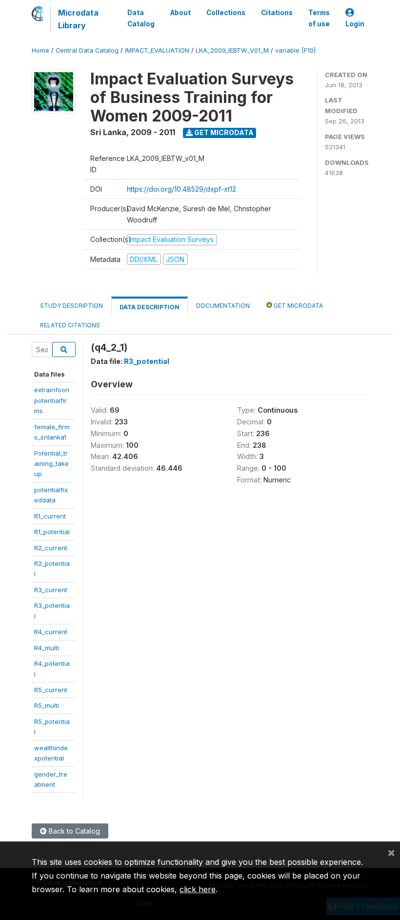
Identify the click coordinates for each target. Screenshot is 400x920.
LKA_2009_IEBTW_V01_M (232, 50)
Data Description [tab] (150, 307)
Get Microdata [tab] (297, 305)
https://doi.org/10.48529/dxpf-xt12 (181, 189)
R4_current (50, 632)
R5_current (50, 690)
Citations (277, 13)
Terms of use (319, 18)
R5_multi (46, 705)
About (180, 13)
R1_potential (52, 532)
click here (198, 889)
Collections (225, 13)
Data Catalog (141, 18)
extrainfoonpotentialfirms (51, 400)
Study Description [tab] (71, 305)
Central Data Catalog (87, 50)
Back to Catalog (73, 831)
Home (40, 50)
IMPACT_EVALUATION (157, 50)
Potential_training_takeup (51, 463)
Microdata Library (78, 19)
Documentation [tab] (223, 305)
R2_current (50, 548)
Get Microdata (223, 132)
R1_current (50, 516)
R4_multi (46, 648)
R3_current (50, 590)
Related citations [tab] (70, 325)
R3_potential (146, 361)
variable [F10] (295, 50)
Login (354, 24)
